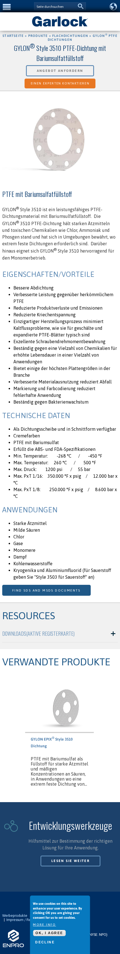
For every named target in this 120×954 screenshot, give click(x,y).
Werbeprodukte (14, 915)
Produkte (38, 36)
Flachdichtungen (70, 36)
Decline (45, 942)
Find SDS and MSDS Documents (46, 590)
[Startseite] (60, 26)
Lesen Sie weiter (70, 861)
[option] (60, 142)
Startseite (13, 36)
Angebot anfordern (60, 71)
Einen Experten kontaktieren (60, 83)
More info (44, 924)
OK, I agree (49, 933)
